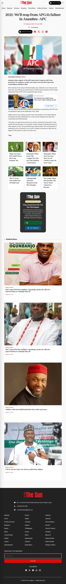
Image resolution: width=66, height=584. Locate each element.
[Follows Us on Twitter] (39, 31)
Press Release (49, 522)
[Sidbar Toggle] (2, 3)
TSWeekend (28, 528)
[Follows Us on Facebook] (35, 31)
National (9, 8)
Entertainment (59, 8)
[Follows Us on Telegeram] (46, 31)
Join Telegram (34, 228)
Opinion (51, 8)
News (6, 532)
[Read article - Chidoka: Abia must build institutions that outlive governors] (33, 384)
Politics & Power (42, 8)
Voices (27, 532)
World (26, 535)
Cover (6, 518)
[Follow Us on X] (29, 570)
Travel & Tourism (50, 528)
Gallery (6, 538)
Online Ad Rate (49, 538)
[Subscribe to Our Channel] (33, 570)
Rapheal (35, 27)
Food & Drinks (8, 535)
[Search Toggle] (63, 3)
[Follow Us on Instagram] (40, 570)
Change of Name (50, 545)
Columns (16, 8)
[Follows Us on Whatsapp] (43, 31)
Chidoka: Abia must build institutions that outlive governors (26, 409)
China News (31, 8)
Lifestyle (27, 522)
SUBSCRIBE (33, 560)
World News (28, 545)
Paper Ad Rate (49, 541)
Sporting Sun (28, 538)
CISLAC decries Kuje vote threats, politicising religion (24, 469)
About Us (48, 535)
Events (27, 515)
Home (3, 8)
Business (24, 8)
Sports (6, 528)
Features (48, 515)
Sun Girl (47, 525)
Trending (47, 532)
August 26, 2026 (9, 294)
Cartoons (48, 518)
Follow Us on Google (56, 2)
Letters (6, 541)
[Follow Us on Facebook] (26, 570)
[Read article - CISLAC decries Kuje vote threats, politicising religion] (33, 444)
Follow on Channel (34, 223)
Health (27, 518)
